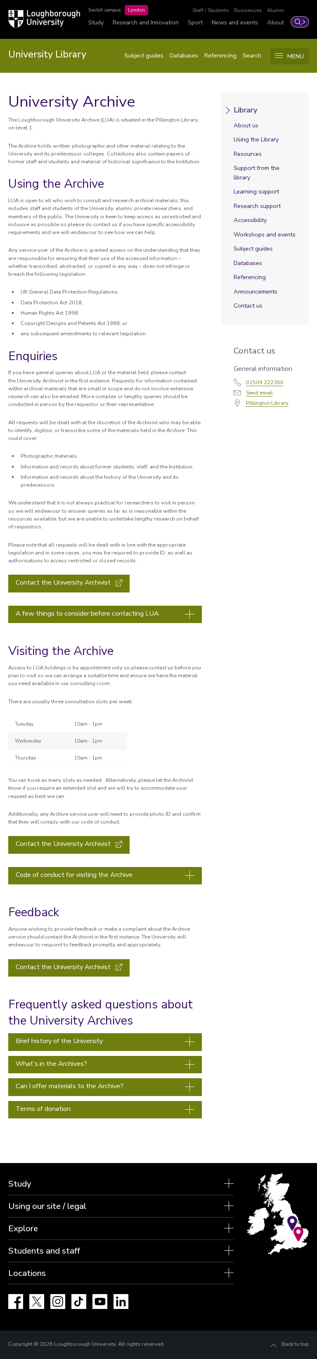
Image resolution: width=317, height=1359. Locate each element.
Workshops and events (265, 234)
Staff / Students (210, 10)
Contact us (248, 305)
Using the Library (256, 139)
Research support (257, 206)
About (275, 22)
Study (96, 22)
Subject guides (143, 55)
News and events (235, 22)
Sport (195, 22)
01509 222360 (265, 382)
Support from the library (256, 172)
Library (245, 110)
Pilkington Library (267, 403)
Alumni (275, 10)
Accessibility (250, 220)
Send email (259, 392)
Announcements (255, 291)
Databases (184, 55)
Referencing (220, 55)
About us (246, 125)
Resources (248, 154)
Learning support (256, 191)
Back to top (295, 1344)
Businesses (248, 10)
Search (252, 55)
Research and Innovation (146, 22)
